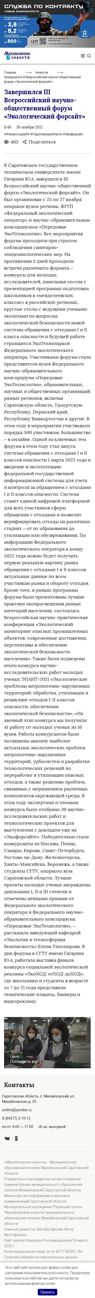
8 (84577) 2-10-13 (16, 1118)
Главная (10, 72)
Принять (47, 1292)
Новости (41, 72)
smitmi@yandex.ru (17, 1110)
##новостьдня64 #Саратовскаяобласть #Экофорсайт (43, 134)
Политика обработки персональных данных (41, 1257)
